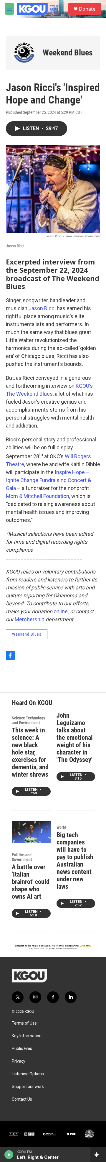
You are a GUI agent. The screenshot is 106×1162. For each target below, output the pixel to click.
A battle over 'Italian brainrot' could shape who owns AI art (30, 881)
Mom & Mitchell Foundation (37, 496)
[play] (9, 1155)
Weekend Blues (68, 52)
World (61, 827)
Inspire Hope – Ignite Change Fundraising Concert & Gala (48, 480)
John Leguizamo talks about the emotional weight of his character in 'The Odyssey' (75, 737)
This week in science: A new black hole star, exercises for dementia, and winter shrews (30, 752)
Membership (29, 619)
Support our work (28, 1086)
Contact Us (22, 1099)
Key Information (27, 1036)
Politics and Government (22, 857)
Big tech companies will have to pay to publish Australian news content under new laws (75, 860)
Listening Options (28, 1074)
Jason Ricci (42, 308)
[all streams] (98, 1154)
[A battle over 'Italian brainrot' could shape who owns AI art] (31, 832)
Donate (87, 8)
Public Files (22, 1048)
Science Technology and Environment (28, 720)
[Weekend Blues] (24, 52)
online (61, 611)
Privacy (18, 1061)
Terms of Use (24, 1023)
